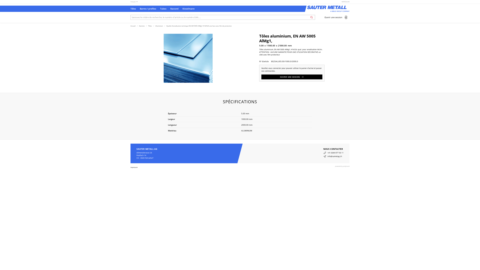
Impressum (346, 2)
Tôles (150, 26)
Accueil (133, 26)
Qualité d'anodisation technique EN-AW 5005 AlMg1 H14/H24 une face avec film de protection (199, 26)
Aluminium (159, 26)
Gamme (142, 26)
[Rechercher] (311, 17)
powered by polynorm (342, 166)
